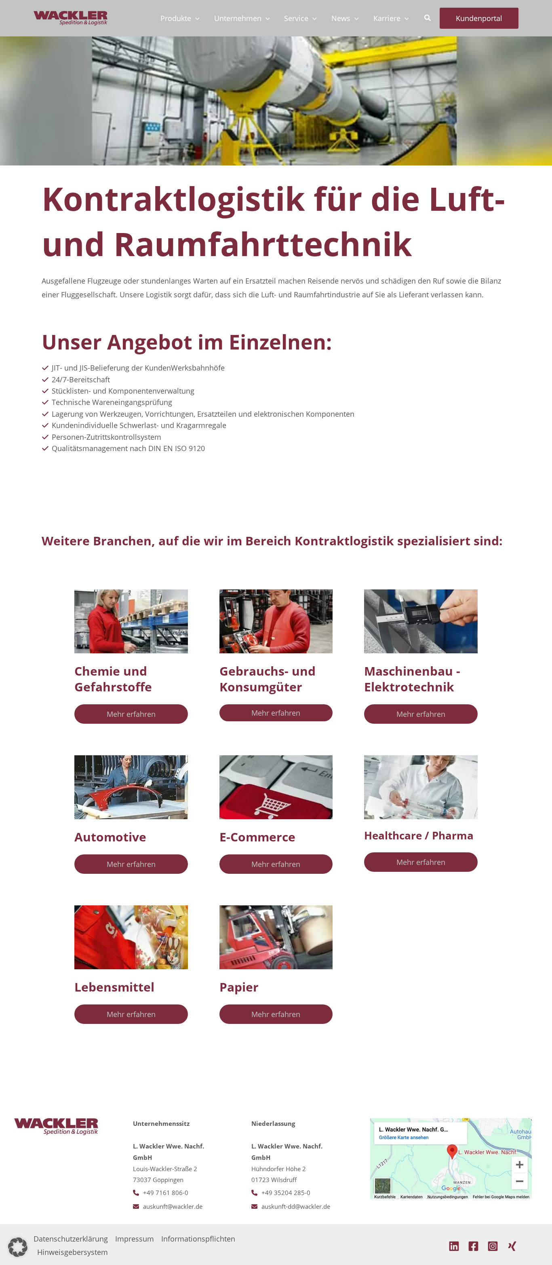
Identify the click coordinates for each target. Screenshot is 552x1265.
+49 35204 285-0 (285, 1193)
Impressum (134, 1239)
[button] (195, 18)
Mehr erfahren (131, 714)
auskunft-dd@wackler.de (295, 1206)
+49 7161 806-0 (165, 1193)
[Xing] (512, 1246)
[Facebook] (473, 1246)
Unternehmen (237, 18)
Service (296, 18)
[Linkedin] (454, 1246)
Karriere (386, 18)
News (340, 18)
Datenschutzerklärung (71, 1239)
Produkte (175, 18)
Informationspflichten (198, 1239)
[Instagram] (493, 1246)
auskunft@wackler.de (172, 1206)
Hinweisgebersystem (72, 1252)
